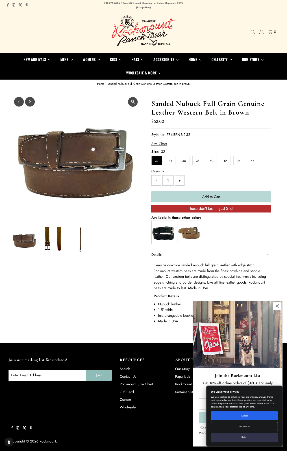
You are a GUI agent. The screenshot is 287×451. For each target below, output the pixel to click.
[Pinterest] (26, 5)
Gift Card (127, 392)
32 (157, 160)
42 (225, 160)
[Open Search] (252, 32)
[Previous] (19, 102)
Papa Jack (182, 376)
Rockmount (47, 441)
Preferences (244, 426)
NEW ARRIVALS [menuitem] (35, 59)
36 (184, 160)
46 (252, 160)
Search (125, 368)
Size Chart (159, 144)
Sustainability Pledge (190, 392)
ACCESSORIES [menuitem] (164, 59)
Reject (244, 437)
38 (198, 160)
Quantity (157, 171)
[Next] (30, 102)
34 (170, 160)
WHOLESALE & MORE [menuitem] (142, 73)
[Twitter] (20, 5)
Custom (125, 399)
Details (156, 254)
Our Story (182, 368)
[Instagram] (13, 5)
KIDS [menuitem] (114, 59)
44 (239, 160)
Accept (244, 416)
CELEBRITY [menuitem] (220, 59)
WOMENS (90, 59)
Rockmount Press (187, 384)
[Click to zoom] (133, 102)
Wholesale (128, 407)
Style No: (158, 134)
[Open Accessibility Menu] (8, 442)
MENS (65, 59)
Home (100, 84)
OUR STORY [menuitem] (251, 59)
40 (211, 160)
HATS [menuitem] (135, 59)
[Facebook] (8, 5)
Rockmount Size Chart (136, 384)
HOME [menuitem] (193, 59)
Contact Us (128, 376)
